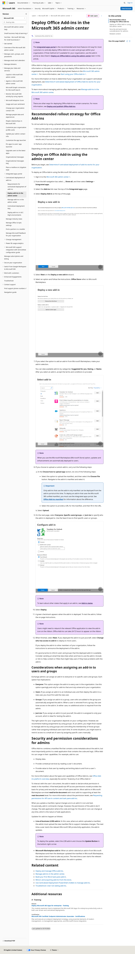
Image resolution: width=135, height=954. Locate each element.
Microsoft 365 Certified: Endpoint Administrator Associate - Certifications (58, 916)
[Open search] (124, 3)
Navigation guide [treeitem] (10, 292)
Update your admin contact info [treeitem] (15, 135)
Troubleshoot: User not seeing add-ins (51, 886)
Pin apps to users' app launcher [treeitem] (14, 145)
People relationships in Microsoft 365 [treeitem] (14, 122)
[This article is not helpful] (129, 41)
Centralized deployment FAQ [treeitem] (16, 207)
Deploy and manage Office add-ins (49, 871)
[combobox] (14, 18)
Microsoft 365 (43, 16)
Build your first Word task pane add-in (51, 877)
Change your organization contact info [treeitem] (15, 109)
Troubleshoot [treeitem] (9, 281)
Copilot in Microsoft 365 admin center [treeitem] (14, 76)
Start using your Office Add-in (72, 74)
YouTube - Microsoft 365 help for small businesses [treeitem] (14, 38)
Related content (115, 34)
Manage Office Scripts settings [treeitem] (14, 224)
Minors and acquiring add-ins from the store (53, 880)
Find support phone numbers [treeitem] (14, 288)
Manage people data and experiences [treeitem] (15, 115)
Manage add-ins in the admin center (50, 874)
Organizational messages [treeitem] (15, 157)
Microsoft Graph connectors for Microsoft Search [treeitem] (16, 88)
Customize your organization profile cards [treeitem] (16, 128)
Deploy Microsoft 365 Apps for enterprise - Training (50, 906)
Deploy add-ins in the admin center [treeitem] (15, 194)
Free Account (126, 9)
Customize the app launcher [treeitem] (16, 140)
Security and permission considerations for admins (119, 30)
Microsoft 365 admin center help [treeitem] (14, 28)
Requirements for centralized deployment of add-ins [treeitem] (17, 186)
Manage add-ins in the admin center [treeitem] (16, 201)
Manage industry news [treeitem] (14, 219)
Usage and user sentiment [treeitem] (15, 104)
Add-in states (87, 603)
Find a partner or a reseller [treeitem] (15, 229)
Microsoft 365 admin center (60, 16)
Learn (34, 16)
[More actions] (101, 16)
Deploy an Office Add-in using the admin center (71, 56)
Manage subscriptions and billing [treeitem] (13, 257)
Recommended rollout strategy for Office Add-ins (119, 21)
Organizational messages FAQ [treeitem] (15, 162)
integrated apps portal (46, 47)
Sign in (130, 3)
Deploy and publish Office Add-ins (61, 106)
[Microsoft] (4, 2)
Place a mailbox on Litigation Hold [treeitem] (16, 168)
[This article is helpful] (127, 41)
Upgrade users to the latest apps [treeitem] (15, 152)
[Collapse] (26, 14)
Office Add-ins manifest (53, 499)
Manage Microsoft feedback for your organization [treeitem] (16, 234)
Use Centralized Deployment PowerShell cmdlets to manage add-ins (63, 883)
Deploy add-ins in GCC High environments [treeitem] (15, 213)
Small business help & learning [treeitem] (15, 33)
